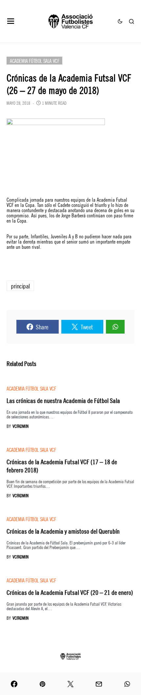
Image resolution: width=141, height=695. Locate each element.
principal (20, 285)
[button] (11, 21)
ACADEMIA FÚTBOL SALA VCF (34, 60)
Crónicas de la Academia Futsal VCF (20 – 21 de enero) (70, 592)
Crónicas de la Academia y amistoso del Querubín (63, 531)
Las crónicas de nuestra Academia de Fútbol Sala (63, 400)
